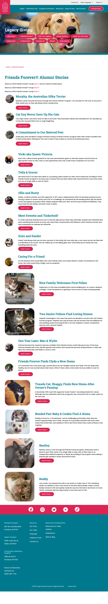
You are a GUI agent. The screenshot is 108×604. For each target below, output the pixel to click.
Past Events (64, 41)
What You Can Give (80, 36)
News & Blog (50, 537)
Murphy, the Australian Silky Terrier (41, 96)
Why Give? (11, 36)
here (35, 84)
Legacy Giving (18, 30)
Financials (33, 534)
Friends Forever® (27, 36)
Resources (59, 9)
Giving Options (62, 36)
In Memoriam (25, 41)
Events (52, 41)
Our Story (33, 526)
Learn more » (23, 108)
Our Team (33, 530)
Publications (50, 533)
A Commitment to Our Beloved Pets (39, 132)
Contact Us (74, 2)
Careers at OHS (35, 538)
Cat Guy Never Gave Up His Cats (37, 114)
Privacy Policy (72, 586)
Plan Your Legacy (44, 36)
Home (8, 67)
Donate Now (96, 9)
